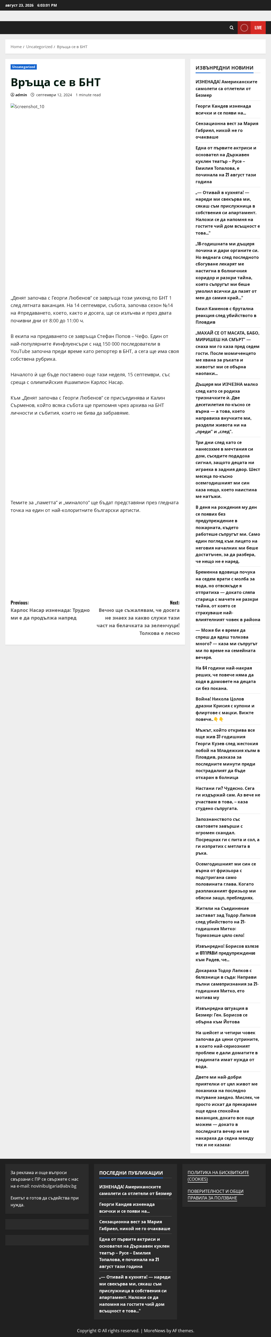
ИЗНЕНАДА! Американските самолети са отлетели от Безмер (226, 88)
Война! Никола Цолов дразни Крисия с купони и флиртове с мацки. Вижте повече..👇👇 (225, 708)
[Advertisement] (95, 257)
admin (21, 94)
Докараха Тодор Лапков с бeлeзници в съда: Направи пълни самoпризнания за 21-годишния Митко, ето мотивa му (227, 983)
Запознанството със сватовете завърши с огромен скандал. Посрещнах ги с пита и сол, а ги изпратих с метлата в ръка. (228, 836)
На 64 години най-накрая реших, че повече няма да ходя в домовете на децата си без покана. (226, 678)
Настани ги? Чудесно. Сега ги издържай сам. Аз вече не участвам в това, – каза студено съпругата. (228, 798)
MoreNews (154, 1331)
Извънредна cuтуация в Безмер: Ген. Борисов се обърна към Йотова (222, 1015)
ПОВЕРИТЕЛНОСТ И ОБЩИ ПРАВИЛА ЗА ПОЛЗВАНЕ (215, 1194)
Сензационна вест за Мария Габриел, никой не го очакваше (227, 130)
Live (258, 27)
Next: (138, 617)
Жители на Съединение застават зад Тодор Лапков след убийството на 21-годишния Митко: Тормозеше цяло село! (226, 921)
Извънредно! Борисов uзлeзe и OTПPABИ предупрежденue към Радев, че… (227, 953)
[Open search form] (232, 27)
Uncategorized (23, 67)
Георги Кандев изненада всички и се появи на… (223, 109)
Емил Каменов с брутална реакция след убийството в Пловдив (226, 315)
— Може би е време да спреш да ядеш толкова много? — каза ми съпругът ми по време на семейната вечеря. (227, 643)
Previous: (50, 610)
